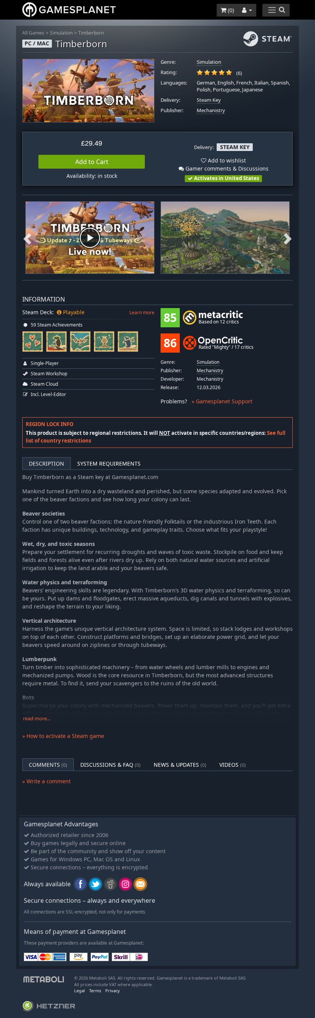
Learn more (141, 312)
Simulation (61, 33)
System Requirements (109, 463)
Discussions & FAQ (110, 764)
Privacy (112, 990)
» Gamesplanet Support (222, 401)
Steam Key (209, 100)
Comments (48, 764)
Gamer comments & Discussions (226, 168)
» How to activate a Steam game (63, 735)
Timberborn (91, 33)
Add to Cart (91, 162)
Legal (79, 990)
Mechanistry (211, 110)
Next (287, 237)
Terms (95, 990)
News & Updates (180, 764)
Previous (27, 237)
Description (46, 463)
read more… (37, 718)
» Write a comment (46, 781)
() (230, 10)
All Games (33, 33)
